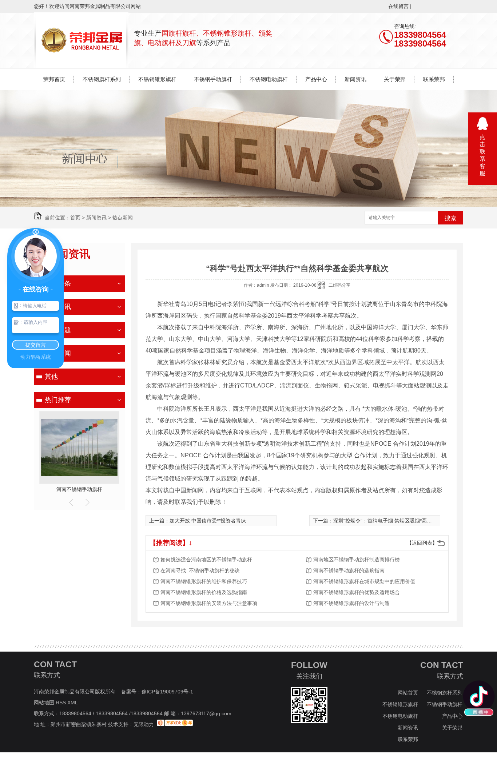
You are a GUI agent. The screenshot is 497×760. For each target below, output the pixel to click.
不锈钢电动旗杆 (269, 79)
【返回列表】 (422, 543)
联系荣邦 (434, 79)
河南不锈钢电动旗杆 (79, 489)
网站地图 (44, 702)
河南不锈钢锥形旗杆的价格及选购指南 (203, 592)
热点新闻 (122, 217)
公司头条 (58, 283)
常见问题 (58, 330)
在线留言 (398, 6)
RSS (61, 702)
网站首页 (408, 693)
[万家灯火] (175, 724)
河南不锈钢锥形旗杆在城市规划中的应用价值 (364, 581)
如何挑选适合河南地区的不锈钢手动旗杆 (206, 559)
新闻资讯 (355, 79)
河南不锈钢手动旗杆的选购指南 (349, 570)
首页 (75, 217)
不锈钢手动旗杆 (213, 79)
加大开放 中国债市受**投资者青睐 (208, 521)
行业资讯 (58, 306)
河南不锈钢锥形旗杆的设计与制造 (351, 603)
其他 (51, 376)
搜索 (450, 218)
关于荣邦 (395, 79)
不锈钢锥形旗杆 (157, 79)
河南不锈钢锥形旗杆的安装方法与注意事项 (208, 603)
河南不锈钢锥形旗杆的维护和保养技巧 (203, 581)
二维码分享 (339, 285)
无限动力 (144, 724)
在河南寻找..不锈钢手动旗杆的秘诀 (200, 570)
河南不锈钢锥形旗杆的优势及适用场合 (356, 592)
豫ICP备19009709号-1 (167, 692)
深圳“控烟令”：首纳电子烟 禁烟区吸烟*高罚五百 (387, 521)
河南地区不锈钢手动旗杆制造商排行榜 (356, 559)
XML (73, 702)
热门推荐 (58, 399)
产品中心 (316, 79)
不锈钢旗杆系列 (102, 79)
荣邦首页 (54, 79)
